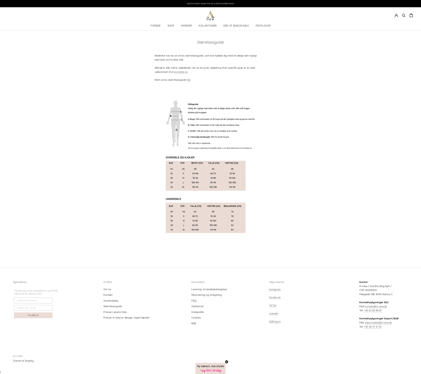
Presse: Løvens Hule (115, 312)
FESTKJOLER (263, 25)
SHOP (171, 25)
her (188, 79)
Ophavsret (197, 306)
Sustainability (110, 300)
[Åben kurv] (411, 15)
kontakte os (180, 71)
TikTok (272, 305)
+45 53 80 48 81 (373, 310)
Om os (107, 289)
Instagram (275, 289)
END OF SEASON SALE (236, 25)
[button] (210, 368)
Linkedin (273, 313)
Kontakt (107, 294)
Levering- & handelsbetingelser (209, 289)
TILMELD (33, 315)
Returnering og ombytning (206, 294)
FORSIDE (156, 25)
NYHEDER (186, 25)
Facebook (275, 297)
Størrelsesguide (112, 306)
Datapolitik (197, 312)
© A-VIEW (18, 356)
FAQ (193, 300)
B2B (193, 323)
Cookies (196, 317)
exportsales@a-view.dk (378, 322)
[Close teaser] (226, 361)
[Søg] (404, 15)
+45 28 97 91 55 (373, 326)
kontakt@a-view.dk (376, 306)
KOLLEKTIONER (208, 25)
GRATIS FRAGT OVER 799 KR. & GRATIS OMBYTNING (210, 3)
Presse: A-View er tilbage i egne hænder (126, 317)
